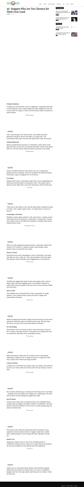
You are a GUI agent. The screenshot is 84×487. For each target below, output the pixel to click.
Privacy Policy (69, 485)
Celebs (57, 20)
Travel (72, 4)
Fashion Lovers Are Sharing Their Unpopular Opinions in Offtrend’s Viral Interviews (63, 12)
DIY (56, 35)
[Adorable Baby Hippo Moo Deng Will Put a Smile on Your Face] (74, 28)
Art (63, 4)
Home (40, 4)
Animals (57, 29)
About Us (63, 485)
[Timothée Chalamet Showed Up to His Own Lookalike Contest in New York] (74, 19)
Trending (59, 4)
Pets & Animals (51, 4)
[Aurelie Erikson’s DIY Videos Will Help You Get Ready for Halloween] (74, 34)
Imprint (75, 485)
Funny (44, 4)
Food (67, 4)
